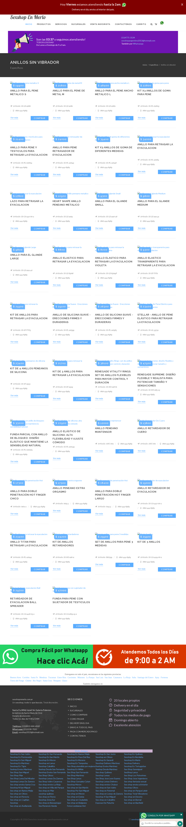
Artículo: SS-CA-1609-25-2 (66, 614)
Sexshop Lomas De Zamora (51, 778)
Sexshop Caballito (47, 766)
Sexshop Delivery (132, 763)
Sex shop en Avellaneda (21, 806)
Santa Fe (34, 677)
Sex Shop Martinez (75, 775)
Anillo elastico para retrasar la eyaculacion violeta (113, 261)
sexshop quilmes (46, 793)
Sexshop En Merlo (132, 760)
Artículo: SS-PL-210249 (65, 447)
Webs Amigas (81, 751)
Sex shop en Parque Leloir (135, 790)
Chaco (64, 681)
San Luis (99, 677)
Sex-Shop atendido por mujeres (81, 766)
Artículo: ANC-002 (106, 443)
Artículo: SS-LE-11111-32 (149, 216)
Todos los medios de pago (132, 715)
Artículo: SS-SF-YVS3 (22, 330)
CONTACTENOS (78, 735)
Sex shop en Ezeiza (75, 796)
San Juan (108, 677)
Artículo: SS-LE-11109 (64, 216)
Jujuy (157, 677)
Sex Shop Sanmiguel (133, 769)
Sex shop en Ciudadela (77, 800)
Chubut (28, 681)
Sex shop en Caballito (105, 800)
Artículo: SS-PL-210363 (107, 330)
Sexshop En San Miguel (20, 760)
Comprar (39, 118)
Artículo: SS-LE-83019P (107, 273)
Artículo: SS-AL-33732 (149, 330)
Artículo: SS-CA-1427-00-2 (151, 503)
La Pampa (90, 677)
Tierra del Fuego (17, 681)
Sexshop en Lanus (47, 763)
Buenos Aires (15, 677)
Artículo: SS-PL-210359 (64, 330)
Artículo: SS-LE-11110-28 (107, 216)
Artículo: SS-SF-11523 (21, 384)
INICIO (73, 706)
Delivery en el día (125, 705)
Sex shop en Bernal (132, 800)
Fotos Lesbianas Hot (76, 806)
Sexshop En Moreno (76, 760)
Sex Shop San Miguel (19, 772)
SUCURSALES (76, 710)
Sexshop (14, 803)
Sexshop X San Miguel (106, 796)
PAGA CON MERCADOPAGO (83, 731)
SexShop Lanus (131, 772)
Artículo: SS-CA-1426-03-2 (23, 614)
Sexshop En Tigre (18, 766)
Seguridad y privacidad (129, 710)
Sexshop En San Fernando (50, 754)
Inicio (145, 65)
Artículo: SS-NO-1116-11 (64, 557)
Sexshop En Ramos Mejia (78, 754)
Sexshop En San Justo (106, 754)
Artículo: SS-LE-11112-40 (22, 270)
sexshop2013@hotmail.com (31, 732)
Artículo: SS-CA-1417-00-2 (23, 216)
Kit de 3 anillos (148, 541)
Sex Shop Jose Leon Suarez (108, 778)
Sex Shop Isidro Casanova (50, 781)
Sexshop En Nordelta (133, 757)
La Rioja (126, 677)
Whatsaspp (138, 43)
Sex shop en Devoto (133, 796)
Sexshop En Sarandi (104, 760)
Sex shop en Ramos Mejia (21, 790)
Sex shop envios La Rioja (50, 784)
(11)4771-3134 (128, 37)
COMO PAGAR (77, 719)
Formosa (164, 677)
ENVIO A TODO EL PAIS (81, 727)
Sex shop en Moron (76, 793)
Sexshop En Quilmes (133, 754)
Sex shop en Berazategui (50, 803)
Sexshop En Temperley (77, 763)
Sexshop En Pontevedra (21, 757)
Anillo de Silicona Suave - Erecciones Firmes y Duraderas (72, 318)
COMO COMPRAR (78, 714)
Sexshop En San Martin (49, 757)
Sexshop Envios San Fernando (52, 772)
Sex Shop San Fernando (77, 772)
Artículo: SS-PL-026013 (149, 106)
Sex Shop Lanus (74, 778)
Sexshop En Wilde (75, 769)
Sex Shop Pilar (16, 775)
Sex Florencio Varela (48, 806)
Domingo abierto (125, 720)
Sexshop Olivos (131, 787)
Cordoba (25, 677)
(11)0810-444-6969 (31, 726)
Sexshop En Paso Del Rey (78, 757)
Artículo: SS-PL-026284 (23, 450)
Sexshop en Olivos (104, 757)
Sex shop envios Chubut (107, 784)
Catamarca (117, 677)
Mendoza (43, 677)
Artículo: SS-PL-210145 (64, 163)
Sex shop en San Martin (77, 787)
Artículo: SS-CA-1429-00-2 (151, 557)
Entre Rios (61, 677)
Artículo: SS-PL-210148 (107, 163)
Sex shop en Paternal (105, 790)
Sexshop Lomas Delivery (107, 781)
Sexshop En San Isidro (20, 754)
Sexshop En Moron (47, 760)
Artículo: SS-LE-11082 (107, 106)
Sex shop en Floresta (19, 796)
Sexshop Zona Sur (47, 800)
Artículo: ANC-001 (148, 443)
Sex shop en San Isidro (106, 787)
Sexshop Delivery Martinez (108, 763)
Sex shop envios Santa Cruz (22, 784)
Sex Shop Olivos (46, 775)
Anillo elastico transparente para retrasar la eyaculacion (156, 261)
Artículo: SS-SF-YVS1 (149, 273)
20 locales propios (126, 700)
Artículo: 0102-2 (19, 506)
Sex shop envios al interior (136, 784)
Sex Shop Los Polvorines (135, 775)
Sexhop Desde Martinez (106, 769)
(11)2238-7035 (30, 729)
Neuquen (57, 681)
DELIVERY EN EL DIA (79, 723)
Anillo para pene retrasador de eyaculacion (65, 151)
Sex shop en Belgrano (77, 803)
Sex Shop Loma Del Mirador (22, 778)
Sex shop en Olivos (18, 793)
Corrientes (72, 677)
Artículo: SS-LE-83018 (64, 273)
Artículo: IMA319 (105, 557)
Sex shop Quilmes (104, 772)
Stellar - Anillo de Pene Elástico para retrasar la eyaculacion (155, 318)
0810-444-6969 (21, 110)
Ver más (14, 117)
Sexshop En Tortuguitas (135, 766)
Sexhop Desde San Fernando (52, 769)
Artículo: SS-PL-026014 (22, 163)
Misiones (81, 677)
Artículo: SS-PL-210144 (22, 557)
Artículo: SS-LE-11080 (22, 106)
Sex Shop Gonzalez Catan (78, 781)
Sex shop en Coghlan (19, 800)
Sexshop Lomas (103, 775)
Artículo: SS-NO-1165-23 (150, 390)
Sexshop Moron (74, 784)
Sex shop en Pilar (46, 790)
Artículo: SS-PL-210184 (149, 160)
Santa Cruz (47, 681)
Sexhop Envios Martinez (106, 766)
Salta (134, 677)
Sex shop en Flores (47, 796)
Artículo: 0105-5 (62, 503)
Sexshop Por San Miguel (78, 790)
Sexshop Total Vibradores (136, 793)
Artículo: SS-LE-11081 (64, 106)
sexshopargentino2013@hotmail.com (138, 40)
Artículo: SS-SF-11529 (64, 387)
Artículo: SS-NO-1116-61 (107, 387)
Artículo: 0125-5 (104, 506)
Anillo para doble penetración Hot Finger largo (113, 495)
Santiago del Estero (145, 677)
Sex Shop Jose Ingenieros (135, 778)
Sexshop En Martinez (19, 763)
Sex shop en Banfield (133, 803)
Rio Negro (37, 681)
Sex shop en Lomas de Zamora (109, 793)
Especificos (154, 65)
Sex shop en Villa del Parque (51, 787)
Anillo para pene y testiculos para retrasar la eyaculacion (29, 151)
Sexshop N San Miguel (20, 787)
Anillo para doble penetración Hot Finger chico (28, 495)
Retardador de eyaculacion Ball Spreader (23, 602)
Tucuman (52, 677)
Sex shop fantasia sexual (135, 781)
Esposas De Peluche (105, 803)
